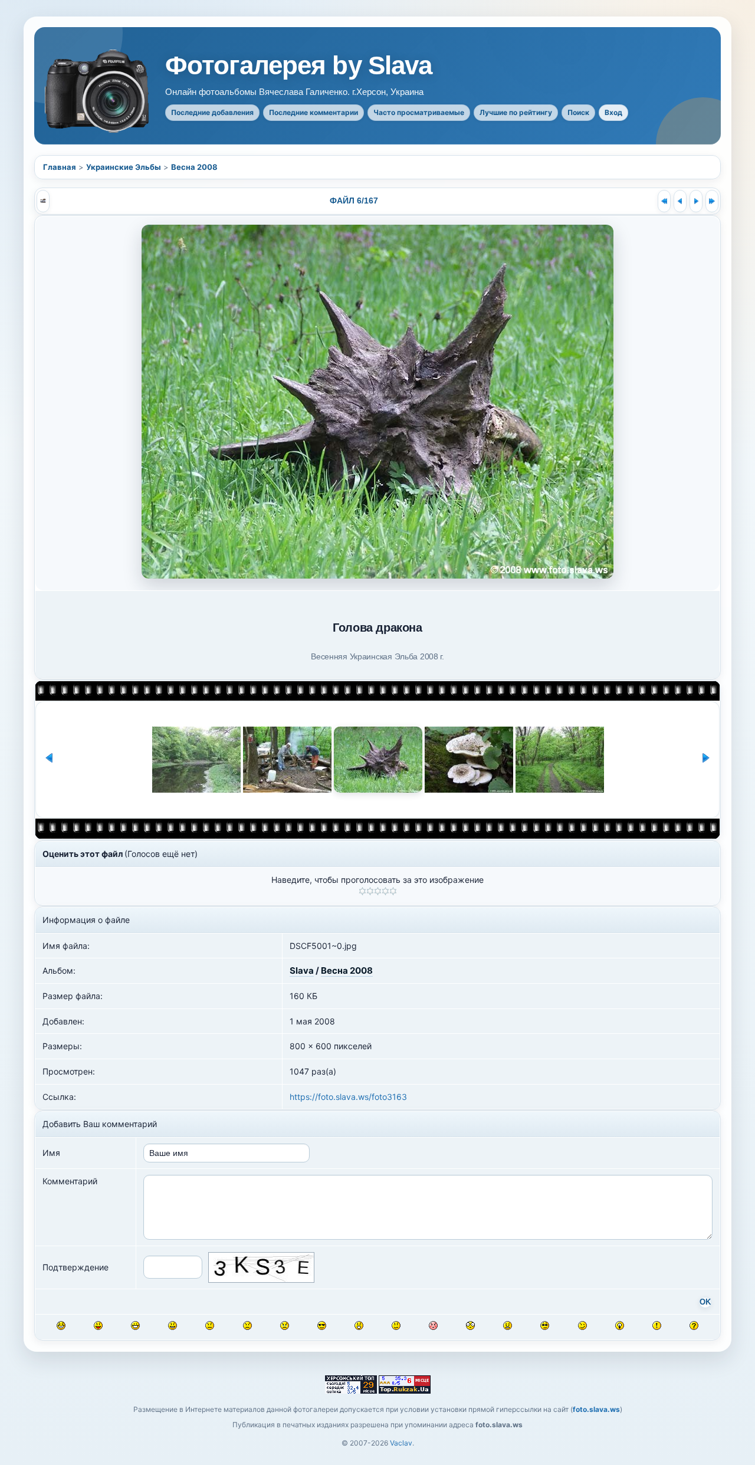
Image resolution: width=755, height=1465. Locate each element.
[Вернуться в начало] (664, 201)
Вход (613, 112)
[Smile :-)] (172, 1325)
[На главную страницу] (98, 91)
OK (705, 1302)
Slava (302, 970)
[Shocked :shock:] (470, 1325)
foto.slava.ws (596, 1409)
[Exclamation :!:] (656, 1325)
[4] (385, 891)
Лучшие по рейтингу (516, 112)
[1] (362, 891)
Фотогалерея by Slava (298, 65)
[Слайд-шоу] (43, 201)
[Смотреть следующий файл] (696, 201)
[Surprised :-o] (358, 1325)
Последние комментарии (313, 112)
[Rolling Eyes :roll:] (544, 1325)
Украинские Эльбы (123, 167)
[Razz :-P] (98, 1325)
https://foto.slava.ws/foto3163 (348, 1097)
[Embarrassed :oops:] (433, 1325)
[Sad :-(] (247, 1325)
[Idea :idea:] (619, 1325)
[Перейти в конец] (711, 201)
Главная (59, 167)
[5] (393, 891)
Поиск (578, 112)
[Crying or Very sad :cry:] (284, 1325)
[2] (370, 891)
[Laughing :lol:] (61, 1325)
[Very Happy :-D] (135, 1325)
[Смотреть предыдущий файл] (680, 201)
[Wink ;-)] (582, 1325)
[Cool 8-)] (321, 1325)
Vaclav (401, 1442)
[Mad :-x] (507, 1325)
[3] (378, 891)
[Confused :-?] (396, 1325)
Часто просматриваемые (418, 112)
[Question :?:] (694, 1325)
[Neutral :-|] (209, 1325)
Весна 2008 (194, 167)
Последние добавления (212, 112)
